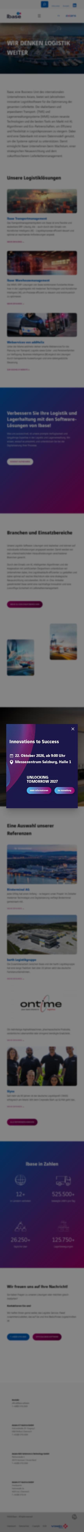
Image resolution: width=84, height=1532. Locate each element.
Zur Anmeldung (64, 791)
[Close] (73, 729)
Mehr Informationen (39, 791)
